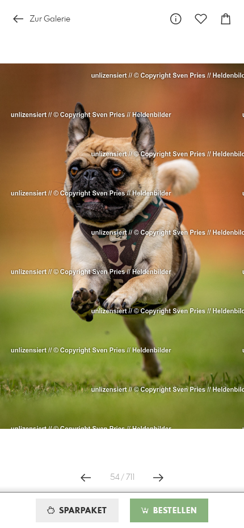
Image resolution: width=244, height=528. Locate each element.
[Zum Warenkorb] (226, 19)
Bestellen (173, 511)
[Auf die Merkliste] (201, 19)
